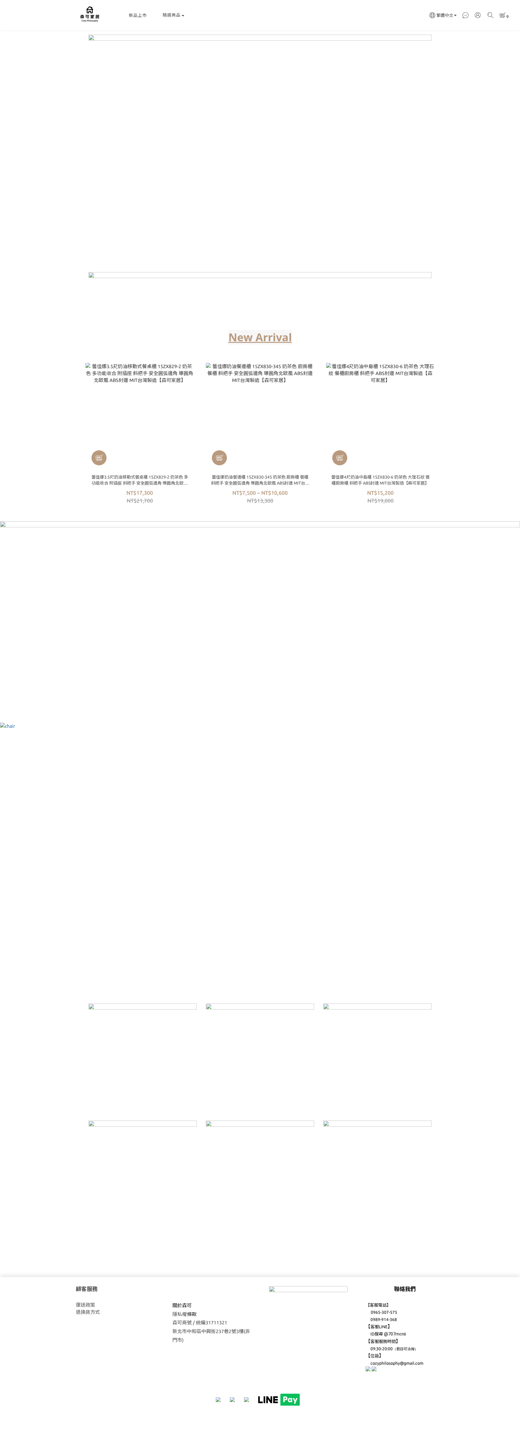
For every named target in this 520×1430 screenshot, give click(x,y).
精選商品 (171, 15)
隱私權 (179, 1314)
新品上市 (138, 15)
